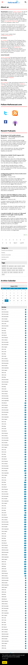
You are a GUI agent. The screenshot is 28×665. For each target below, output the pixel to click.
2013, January (5, 463)
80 (25, 480)
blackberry (4, 270)
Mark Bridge (4, 82)
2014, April (4, 428)
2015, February (5, 405)
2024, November (5, 311)
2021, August (4, 346)
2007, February (5, 629)
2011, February (5, 517)
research (19, 266)
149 (25, 554)
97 (25, 461)
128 (25, 536)
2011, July (4, 505)
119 (25, 501)
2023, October (4, 318)
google (11, 268)
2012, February (5, 489)
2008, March (4, 599)
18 (25, 405)
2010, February (5, 545)
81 (25, 466)
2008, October (4, 582)
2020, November (5, 363)
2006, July (4, 645)
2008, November (5, 580)
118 (25, 522)
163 (25, 571)
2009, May (4, 566)
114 (25, 538)
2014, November (5, 412)
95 (25, 463)
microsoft (20, 270)
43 (25, 421)
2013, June (4, 451)
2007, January (5, 631)
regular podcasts (17, 11)
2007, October (4, 610)
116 (25, 519)
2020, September (5, 367)
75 (25, 449)
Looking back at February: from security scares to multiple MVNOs (13, 174)
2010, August (4, 531)
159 (25, 561)
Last (21, 242)
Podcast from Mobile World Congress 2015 (12, 155)
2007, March (4, 627)
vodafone (9, 270)
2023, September (5, 321)
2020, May (4, 377)
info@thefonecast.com (6, 35)
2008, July (4, 589)
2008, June (4, 592)
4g (2, 272)
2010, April (4, 540)
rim (22, 272)
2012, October (4, 470)
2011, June (4, 508)
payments (4, 268)
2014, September (5, 417)
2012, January (5, 491)
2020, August (4, 370)
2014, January (5, 435)
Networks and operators (6, 254)
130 (25, 498)
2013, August (4, 447)
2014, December (5, 410)
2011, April (4, 512)
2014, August (4, 419)
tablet (11, 272)
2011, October (4, 498)
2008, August (4, 587)
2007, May (4, 622)
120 (25, 508)
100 (25, 484)
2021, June (4, 351)
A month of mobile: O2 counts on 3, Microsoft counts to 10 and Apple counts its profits (13, 214)
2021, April (4, 356)
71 (25, 442)
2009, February (5, 573)
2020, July (4, 372)
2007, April (4, 624)
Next (15, 242)
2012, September (5, 473)
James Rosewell (5, 57)
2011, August (4, 503)
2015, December (5, 395)
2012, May (4, 482)
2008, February (5, 601)
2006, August (4, 643)
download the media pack (11, 21)
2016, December (5, 379)
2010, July (4, 533)
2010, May (4, 538)
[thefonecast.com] (14, 2)
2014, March (4, 430)
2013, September (5, 445)
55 (25, 428)
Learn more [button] (5, 658)
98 (25, 473)
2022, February (5, 337)
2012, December (5, 466)
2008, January (5, 603)
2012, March (4, 487)
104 (25, 543)
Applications (4, 259)
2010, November (5, 524)
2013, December (5, 438)
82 (25, 512)
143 (25, 547)
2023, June (4, 323)
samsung (15, 268)
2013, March (4, 458)
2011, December (5, 494)
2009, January (5, 575)
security (13, 270)
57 (25, 447)
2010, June (4, 536)
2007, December (5, 606)
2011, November (5, 496)
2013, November (5, 440)
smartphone (20, 268)
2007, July (4, 617)
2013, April (4, 456)
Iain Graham (4, 40)
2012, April (4, 484)
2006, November (5, 636)
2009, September (5, 557)
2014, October (4, 414)
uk (7, 266)
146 (25, 552)
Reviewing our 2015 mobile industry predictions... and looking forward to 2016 (12, 136)
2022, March (4, 335)
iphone (5, 272)
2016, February (5, 391)
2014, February (5, 433)
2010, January (5, 547)
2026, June (4, 309)
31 (25, 419)
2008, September (5, 585)
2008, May (4, 594)
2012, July (4, 477)
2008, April (4, 596)
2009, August (4, 559)
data (19, 272)
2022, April (4, 332)
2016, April (4, 388)
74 (25, 456)
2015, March (4, 402)
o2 (23, 270)
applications (11, 266)
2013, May (4, 454)
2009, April (4, 568)
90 (25, 503)
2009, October (4, 554)
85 (25, 435)
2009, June (4, 564)
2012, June (4, 480)
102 (25, 470)
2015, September (5, 400)
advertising (15, 272)
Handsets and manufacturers (7, 250)
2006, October (4, 638)
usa (8, 272)
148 (25, 557)
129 (25, 491)
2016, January (5, 393)
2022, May (4, 330)
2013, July (4, 449)
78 (25, 433)
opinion (4, 266)
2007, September (5, 613)
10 (10, 242)
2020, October (4, 365)
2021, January (5, 358)
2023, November (5, 316)
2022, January (5, 339)
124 (25, 505)
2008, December (5, 578)
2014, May (4, 426)
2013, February (5, 461)
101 (25, 515)
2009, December (5, 550)
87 (25, 468)
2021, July (4, 349)
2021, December (5, 342)
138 (25, 517)
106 (25, 494)
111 (25, 531)
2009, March (4, 571)
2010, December (5, 522)
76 (25, 445)
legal (17, 270)
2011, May (4, 510)
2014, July (4, 421)
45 (25, 412)
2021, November (5, 344)
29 (25, 575)
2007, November (5, 608)
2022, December (5, 325)
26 (25, 407)
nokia (8, 268)
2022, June (4, 328)
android (23, 266)
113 (25, 489)
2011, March (4, 515)
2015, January (5, 407)
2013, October (4, 442)
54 (25, 414)
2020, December (5, 360)
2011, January (4, 519)
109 (25, 496)
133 (25, 482)
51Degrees (11, 77)
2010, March (4, 543)
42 (25, 417)
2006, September (5, 641)
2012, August (4, 475)
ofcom (3, 274)
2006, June (4, 648)
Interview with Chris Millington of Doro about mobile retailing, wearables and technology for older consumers (13, 196)
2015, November (5, 398)
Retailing (3, 252)
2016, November (5, 381)
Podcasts (3, 138)
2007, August (4, 615)
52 (25, 426)
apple (15, 266)
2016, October (4, 384)
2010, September (5, 529)
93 (25, 559)
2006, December (5, 634)
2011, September (5, 501)
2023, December (5, 314)
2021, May (4, 353)
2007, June (4, 620)
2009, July (4, 561)
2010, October (4, 526)
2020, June (4, 374)
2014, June (4, 423)
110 (25, 487)
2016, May (4, 386)
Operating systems (5, 257)
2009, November (5, 552)
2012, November (5, 468)
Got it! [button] (4, 662)
